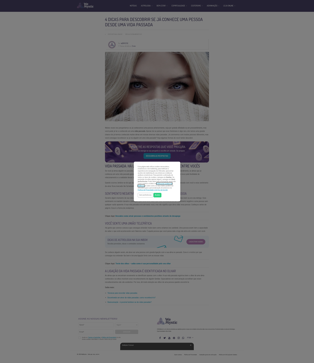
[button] (145, 195)
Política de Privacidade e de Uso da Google (153, 190)
